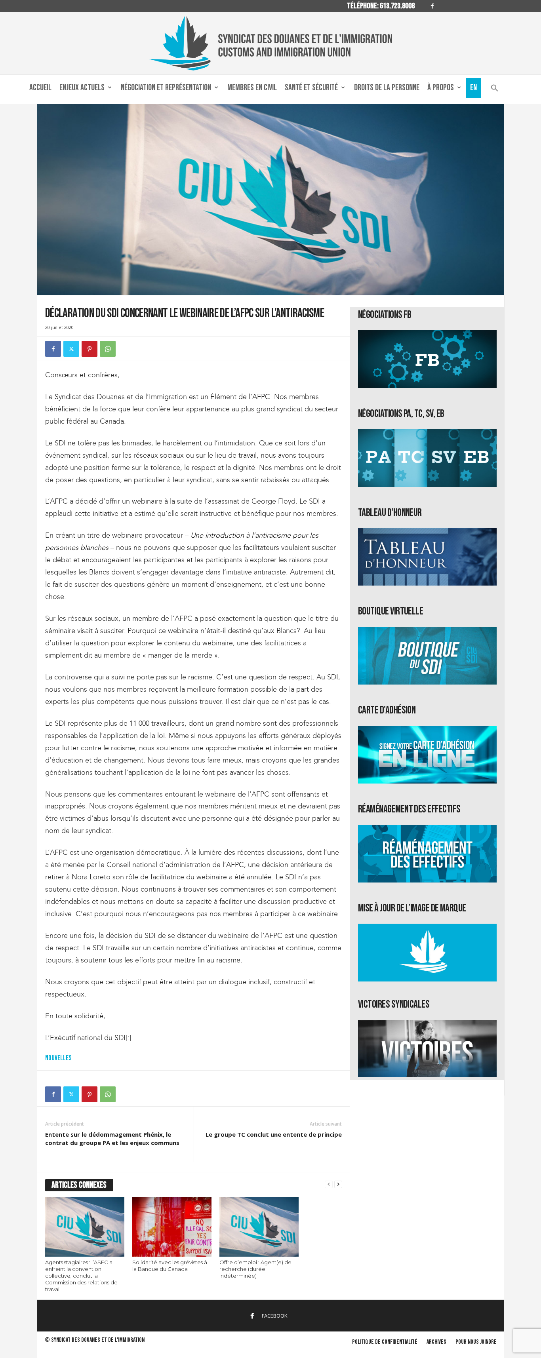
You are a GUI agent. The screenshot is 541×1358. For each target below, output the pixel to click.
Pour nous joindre (476, 1342)
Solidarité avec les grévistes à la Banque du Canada (169, 1265)
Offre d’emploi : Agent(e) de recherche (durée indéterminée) (255, 1269)
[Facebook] (432, 6)
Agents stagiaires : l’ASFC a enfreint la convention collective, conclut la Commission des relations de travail (81, 1275)
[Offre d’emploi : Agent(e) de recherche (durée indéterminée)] (259, 1227)
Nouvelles (58, 1058)
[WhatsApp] (108, 349)
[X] (71, 349)
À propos (440, 87)
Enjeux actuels (82, 87)
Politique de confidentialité (384, 1342)
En (473, 87)
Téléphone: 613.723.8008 (381, 6)
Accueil (40, 87)
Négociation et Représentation (166, 87)
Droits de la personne (386, 87)
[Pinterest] (89, 349)
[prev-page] (329, 1184)
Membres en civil (252, 87)
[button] (495, 89)
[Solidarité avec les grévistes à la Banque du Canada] (171, 1227)
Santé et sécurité (311, 87)
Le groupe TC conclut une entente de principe (274, 1134)
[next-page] (338, 1184)
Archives (436, 1342)
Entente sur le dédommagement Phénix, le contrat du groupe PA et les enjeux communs (112, 1138)
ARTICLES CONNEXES (79, 1185)
